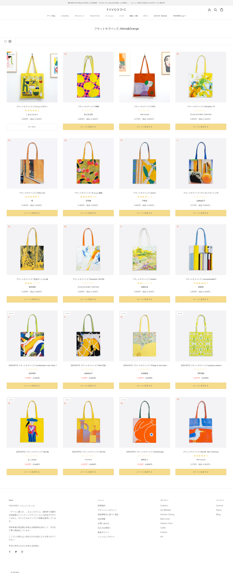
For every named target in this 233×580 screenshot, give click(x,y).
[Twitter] (16, 551)
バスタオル (65, 16)
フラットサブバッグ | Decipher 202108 (88, 279)
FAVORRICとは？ (179, 16)
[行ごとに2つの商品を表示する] (5, 41)
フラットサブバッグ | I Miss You (32, 193)
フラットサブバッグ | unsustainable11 (201, 279)
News (219, 510)
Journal (219, 505)
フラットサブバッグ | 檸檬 (88, 106)
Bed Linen (165, 519)
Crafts (163, 528)
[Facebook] (10, 551)
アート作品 (51, 16)
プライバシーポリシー (107, 510)
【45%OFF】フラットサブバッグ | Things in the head (145, 365)
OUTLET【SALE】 (161, 16)
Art (161, 536)
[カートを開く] (221, 9)
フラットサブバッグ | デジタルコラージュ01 (200, 193)
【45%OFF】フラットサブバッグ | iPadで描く (88, 365)
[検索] (215, 9)
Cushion (164, 505)
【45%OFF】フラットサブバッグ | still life (88, 452)
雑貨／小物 (134, 16)
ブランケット (79, 16)
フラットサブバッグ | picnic (144, 193)
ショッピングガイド (106, 536)
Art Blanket (165, 510)
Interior (163, 532)
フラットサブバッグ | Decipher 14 (201, 106)
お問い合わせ (103, 523)
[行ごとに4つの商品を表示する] (10, 41)
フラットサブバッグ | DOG (144, 106)
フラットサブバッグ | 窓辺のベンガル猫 (32, 279)
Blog (218, 514)
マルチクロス (95, 16)
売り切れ (32, 127)
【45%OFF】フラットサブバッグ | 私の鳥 (32, 452)
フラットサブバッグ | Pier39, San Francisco (201, 452)
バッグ (121, 16)
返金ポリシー (103, 532)
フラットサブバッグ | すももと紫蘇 (88, 193)
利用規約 (101, 505)
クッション (109, 16)
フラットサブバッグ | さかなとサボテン (32, 106)
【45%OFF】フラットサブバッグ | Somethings (145, 452)
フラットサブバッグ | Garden (144, 279)
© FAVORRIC (15, 572)
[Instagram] (22, 551)
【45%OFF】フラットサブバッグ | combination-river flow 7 (32, 365)
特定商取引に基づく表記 (108, 514)
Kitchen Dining (167, 514)
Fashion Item (166, 523)
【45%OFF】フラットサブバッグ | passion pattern (201, 365)
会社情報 (101, 519)
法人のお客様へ (104, 528)
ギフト (145, 16)
